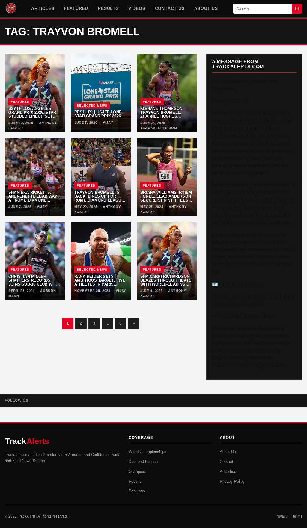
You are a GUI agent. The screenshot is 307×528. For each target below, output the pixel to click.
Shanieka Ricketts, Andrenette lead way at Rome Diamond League (32, 198)
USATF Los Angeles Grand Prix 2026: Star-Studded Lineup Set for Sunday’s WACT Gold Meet (32, 116)
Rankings (137, 491)
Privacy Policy (232, 481)
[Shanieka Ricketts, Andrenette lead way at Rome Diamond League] (35, 177)
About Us (206, 8)
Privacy (282, 515)
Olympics (137, 471)
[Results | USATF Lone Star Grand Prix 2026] (101, 93)
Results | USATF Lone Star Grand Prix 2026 (98, 114)
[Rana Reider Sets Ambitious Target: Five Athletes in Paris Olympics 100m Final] (101, 261)
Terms (297, 515)
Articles (42, 8)
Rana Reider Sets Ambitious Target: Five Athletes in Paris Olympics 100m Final (99, 282)
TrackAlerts (27, 515)
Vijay (108, 122)
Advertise (228, 471)
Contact (226, 461)
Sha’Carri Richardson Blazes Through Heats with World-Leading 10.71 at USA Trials (166, 282)
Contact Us (170, 8)
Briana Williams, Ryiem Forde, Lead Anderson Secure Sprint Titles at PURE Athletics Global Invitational (166, 200)
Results (108, 8)
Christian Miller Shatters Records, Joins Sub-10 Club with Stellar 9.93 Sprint (33, 282)
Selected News (92, 105)
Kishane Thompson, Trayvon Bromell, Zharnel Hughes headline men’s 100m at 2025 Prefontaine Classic (166, 118)
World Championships (147, 451)
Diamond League (143, 461)
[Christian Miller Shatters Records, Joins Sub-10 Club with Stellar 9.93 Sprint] (35, 261)
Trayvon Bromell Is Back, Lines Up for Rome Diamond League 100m (99, 198)
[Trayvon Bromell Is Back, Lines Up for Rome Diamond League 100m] (101, 177)
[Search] (297, 9)
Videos (136, 8)
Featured (76, 8)
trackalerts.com (158, 127)
